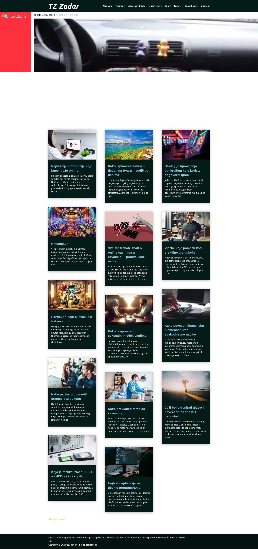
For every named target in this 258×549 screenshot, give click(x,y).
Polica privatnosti (88, 544)
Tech (176, 6)
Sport (168, 6)
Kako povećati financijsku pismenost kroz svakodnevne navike (184, 330)
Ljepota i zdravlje (136, 6)
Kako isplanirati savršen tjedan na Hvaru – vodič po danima (128, 170)
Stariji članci (56, 519)
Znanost (205, 6)
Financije (120, 6)
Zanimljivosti (191, 6)
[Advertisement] (129, 95)
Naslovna (107, 6)
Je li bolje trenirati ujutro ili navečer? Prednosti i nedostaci (185, 412)
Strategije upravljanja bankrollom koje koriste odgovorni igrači (183, 170)
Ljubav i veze (155, 6)
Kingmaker (59, 243)
